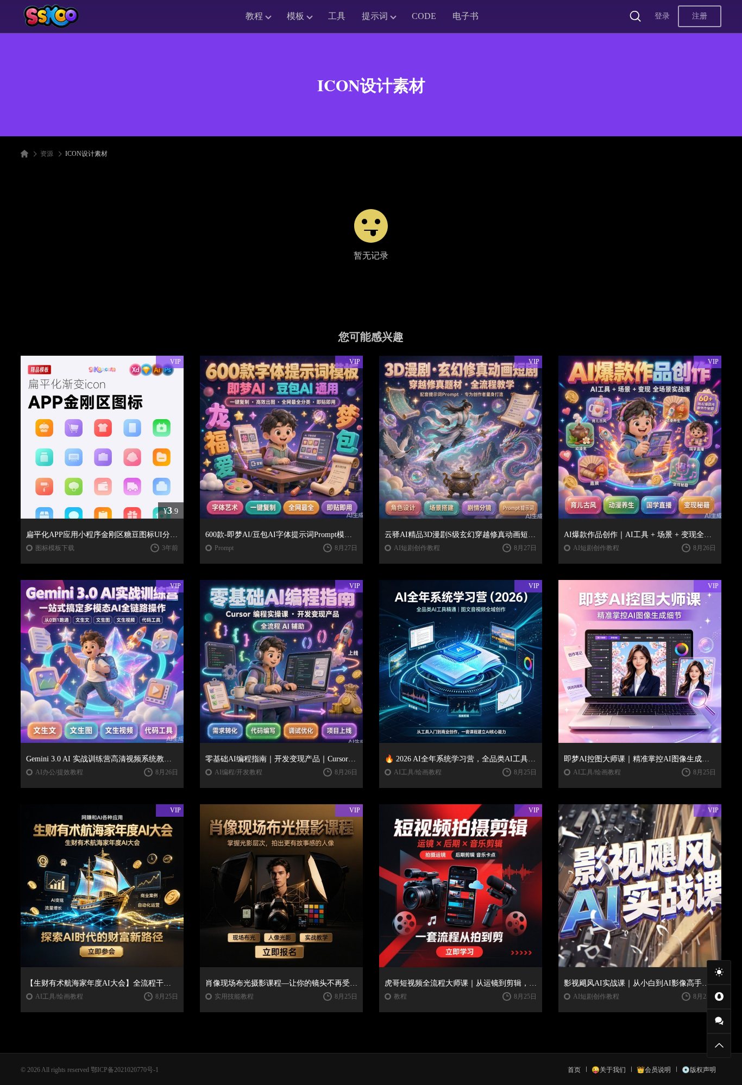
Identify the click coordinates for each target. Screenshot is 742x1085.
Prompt (224, 548)
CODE (424, 16)
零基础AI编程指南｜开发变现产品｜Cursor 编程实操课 (281, 759)
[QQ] (719, 996)
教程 (254, 16)
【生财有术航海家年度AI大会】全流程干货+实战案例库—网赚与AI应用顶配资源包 (102, 983)
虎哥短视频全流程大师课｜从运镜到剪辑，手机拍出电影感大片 (461, 983)
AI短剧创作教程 (417, 548)
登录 (662, 16)
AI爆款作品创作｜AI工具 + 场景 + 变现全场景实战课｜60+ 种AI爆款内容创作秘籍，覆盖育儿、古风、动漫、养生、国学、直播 (640, 535)
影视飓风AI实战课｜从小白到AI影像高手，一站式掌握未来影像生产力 (640, 983)
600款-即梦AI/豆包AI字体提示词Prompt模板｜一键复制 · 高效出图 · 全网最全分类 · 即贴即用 (281, 535)
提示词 (375, 16)
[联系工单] (719, 1021)
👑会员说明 (654, 1070)
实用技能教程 (234, 996)
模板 (295, 16)
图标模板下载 (54, 548)
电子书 (465, 16)
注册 (699, 16)
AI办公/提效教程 (59, 772)
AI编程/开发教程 (238, 772)
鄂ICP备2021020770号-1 (125, 1070)
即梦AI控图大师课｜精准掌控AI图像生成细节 (640, 759)
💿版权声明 (699, 1070)
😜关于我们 (609, 1070)
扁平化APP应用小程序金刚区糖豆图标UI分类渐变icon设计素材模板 (102, 535)
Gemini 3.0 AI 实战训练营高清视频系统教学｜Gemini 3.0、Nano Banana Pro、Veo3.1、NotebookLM (102, 759)
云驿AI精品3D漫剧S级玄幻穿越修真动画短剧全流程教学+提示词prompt (461, 535)
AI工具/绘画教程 (418, 772)
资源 (46, 153)
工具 (336, 16)
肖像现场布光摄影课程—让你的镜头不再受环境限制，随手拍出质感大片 (281, 983)
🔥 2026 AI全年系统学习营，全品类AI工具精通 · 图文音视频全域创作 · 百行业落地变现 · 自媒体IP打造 (461, 759)
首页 (574, 1070)
